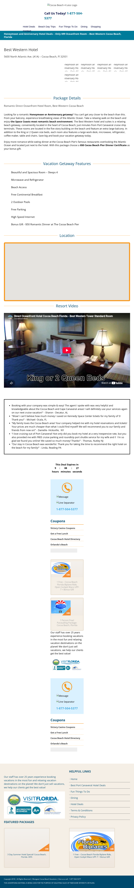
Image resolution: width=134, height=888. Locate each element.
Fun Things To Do (80, 791)
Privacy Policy (78, 816)
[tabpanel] (67, 427)
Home (74, 779)
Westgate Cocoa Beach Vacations (44, 879)
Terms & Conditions (82, 810)
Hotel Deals (77, 804)
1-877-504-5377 (67, 509)
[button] (67, 270)
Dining (74, 797)
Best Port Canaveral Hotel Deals (88, 785)
